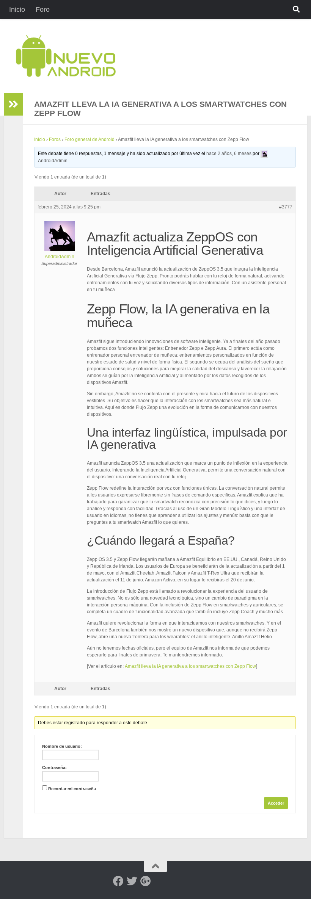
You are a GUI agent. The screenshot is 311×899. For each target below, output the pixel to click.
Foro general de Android (89, 139)
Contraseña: (54, 767)
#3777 (285, 207)
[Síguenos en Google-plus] (145, 881)
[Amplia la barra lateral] (13, 104)
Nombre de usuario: (62, 746)
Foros (55, 139)
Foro (43, 9)
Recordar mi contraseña (72, 788)
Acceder (276, 803)
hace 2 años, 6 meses (228, 153)
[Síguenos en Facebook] (118, 881)
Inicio (17, 9)
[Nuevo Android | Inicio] (65, 56)
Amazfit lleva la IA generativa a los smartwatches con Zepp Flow (190, 666)
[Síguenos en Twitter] (132, 881)
